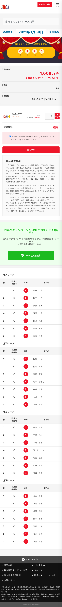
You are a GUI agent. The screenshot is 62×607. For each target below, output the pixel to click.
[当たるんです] (5, 6)
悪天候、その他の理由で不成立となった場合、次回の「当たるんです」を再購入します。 (32, 138)
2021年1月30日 (31, 32)
